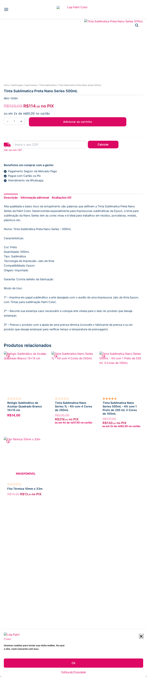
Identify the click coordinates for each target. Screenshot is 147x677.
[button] (141, 636)
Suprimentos (31, 85)
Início (6, 85)
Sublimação (17, 85)
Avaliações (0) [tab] (61, 197)
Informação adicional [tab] (35, 197)
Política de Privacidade (73, 672)
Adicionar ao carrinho (77, 122)
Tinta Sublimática (47, 85)
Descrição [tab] (11, 197)
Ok (73, 663)
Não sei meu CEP (13, 150)
